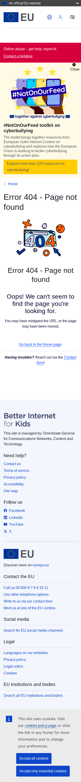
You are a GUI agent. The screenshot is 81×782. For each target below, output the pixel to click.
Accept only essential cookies (43, 771)
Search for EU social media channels (33, 630)
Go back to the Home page (40, 344)
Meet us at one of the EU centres (29, 608)
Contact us (12, 464)
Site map (11, 491)
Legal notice (13, 666)
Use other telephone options (26, 594)
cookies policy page (40, 726)
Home (13, 184)
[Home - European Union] (24, 17)
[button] (49, 17)
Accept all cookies (33, 758)
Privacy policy (15, 477)
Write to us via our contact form (28, 601)
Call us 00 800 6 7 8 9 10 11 (26, 588)
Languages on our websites (26, 653)
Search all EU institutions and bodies (33, 695)
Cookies (10, 673)
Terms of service (16, 471)
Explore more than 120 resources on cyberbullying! (36, 167)
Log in (60, 17)
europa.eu (41, 565)
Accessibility (14, 484)
